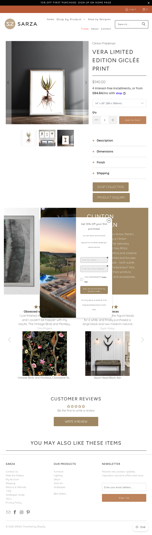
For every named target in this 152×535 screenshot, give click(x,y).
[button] (71, 19)
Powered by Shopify (34, 526)
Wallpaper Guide (15, 494)
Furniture (58, 471)
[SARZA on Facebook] (15, 512)
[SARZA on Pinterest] (28, 512)
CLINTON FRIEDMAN (102, 220)
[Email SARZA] (8, 512)
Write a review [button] (76, 421)
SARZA (18, 526)
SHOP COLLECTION (110, 187)
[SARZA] (21, 24)
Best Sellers (60, 493)
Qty (94, 112)
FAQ (8, 490)
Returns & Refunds (16, 487)
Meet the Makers (15, 475)
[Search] (143, 24)
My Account (12, 479)
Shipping (10, 483)
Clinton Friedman (103, 43)
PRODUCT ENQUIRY (111, 197)
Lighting (58, 475)
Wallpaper (59, 487)
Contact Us (12, 471)
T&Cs (9, 498)
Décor (57, 479)
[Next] (86, 82)
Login (132, 9)
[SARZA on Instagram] (21, 512)
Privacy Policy (14, 502)
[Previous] (8, 82)
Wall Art (58, 483)
